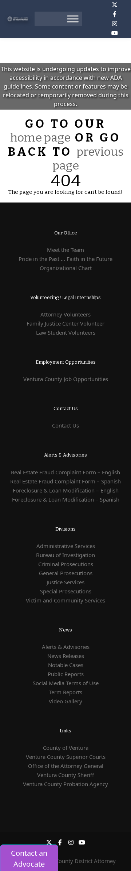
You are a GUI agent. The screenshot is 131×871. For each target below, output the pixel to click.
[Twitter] (114, 4)
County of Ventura (65, 747)
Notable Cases (65, 664)
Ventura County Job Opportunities (65, 379)
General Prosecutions (65, 573)
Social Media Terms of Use (66, 683)
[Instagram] (114, 23)
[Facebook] (114, 14)
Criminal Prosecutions (65, 564)
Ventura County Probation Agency (65, 784)
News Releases (65, 655)
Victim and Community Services (65, 600)
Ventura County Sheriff (65, 774)
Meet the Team (65, 249)
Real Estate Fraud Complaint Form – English (65, 472)
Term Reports (65, 692)
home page (40, 137)
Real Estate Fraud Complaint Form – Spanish (65, 481)
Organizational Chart (66, 267)
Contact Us (65, 425)
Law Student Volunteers (65, 332)
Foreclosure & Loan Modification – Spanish (65, 499)
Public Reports (66, 674)
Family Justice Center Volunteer (65, 323)
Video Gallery (65, 701)
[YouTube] (114, 33)
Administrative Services (65, 545)
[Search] (94, 19)
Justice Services (65, 582)
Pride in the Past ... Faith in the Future (65, 258)
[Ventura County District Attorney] (18, 19)
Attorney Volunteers (65, 314)
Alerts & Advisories (66, 646)
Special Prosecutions (65, 591)
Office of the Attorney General (65, 765)
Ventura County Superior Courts (66, 756)
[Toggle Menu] (73, 18)
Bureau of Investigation (65, 555)
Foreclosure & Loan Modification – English (66, 490)
